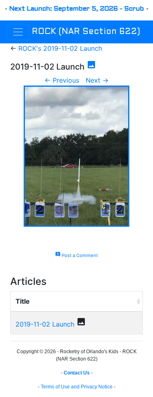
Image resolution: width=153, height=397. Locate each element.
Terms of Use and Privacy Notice (77, 387)
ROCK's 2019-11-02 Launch (60, 48)
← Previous (61, 80)
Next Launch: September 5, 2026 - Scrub (76, 9)
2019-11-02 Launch (45, 324)
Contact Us (77, 373)
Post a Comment (76, 255)
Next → (97, 80)
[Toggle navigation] (18, 32)
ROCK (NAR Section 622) (86, 32)
